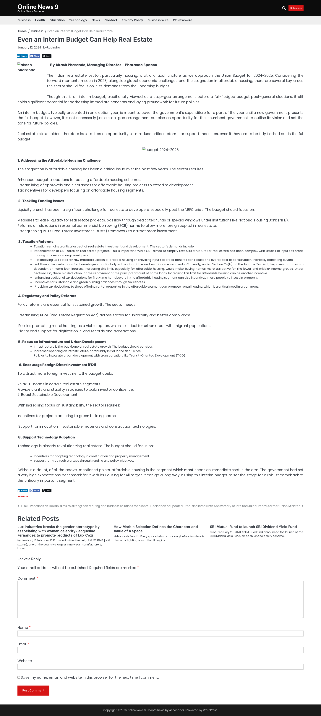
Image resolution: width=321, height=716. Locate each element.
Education (57, 20)
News (96, 20)
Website (24, 660)
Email (23, 644)
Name (24, 627)
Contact (110, 20)
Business (24, 20)
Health (40, 20)
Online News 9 (38, 6)
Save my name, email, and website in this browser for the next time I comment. (90, 677)
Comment (27, 578)
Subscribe (296, 8)
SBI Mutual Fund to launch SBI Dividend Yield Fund (253, 527)
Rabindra (53, 47)
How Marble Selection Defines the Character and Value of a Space (156, 529)
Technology (78, 20)
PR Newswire (182, 20)
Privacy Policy (132, 20)
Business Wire (157, 20)
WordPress (210, 710)
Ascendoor (176, 710)
